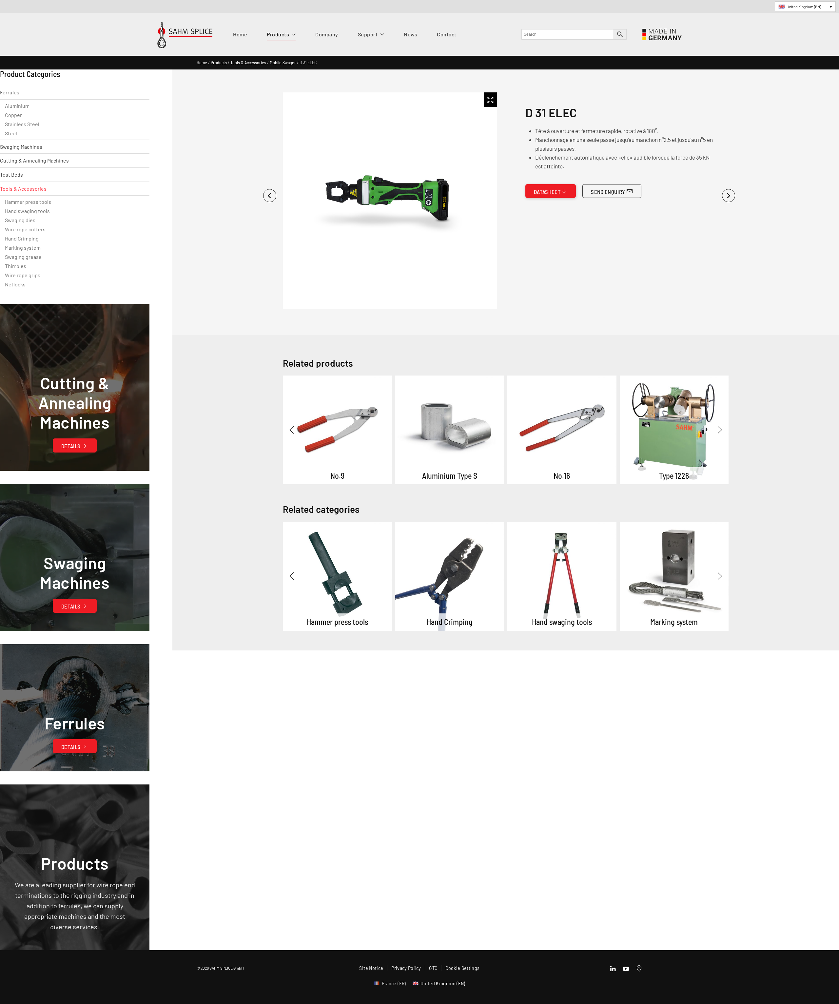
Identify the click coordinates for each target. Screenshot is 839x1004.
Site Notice (371, 968)
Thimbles (15, 266)
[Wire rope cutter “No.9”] (337, 430)
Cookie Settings (462, 968)
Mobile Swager (283, 62)
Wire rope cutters (25, 229)
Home (240, 34)
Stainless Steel (22, 124)
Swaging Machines (21, 147)
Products (219, 62)
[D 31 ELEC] (337, 576)
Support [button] (368, 34)
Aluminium (17, 106)
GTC (433, 968)
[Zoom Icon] (490, 99)
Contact (447, 34)
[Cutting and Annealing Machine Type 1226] (674, 430)
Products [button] (278, 34)
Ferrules (9, 92)
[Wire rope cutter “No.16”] (561, 430)
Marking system (23, 247)
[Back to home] (184, 36)
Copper (13, 115)
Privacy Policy (406, 968)
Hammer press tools (28, 202)
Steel (11, 133)
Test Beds (11, 174)
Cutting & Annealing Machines (34, 160)
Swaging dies (20, 220)
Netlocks (15, 284)
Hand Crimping (22, 238)
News (410, 34)
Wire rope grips (22, 275)
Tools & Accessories (248, 62)
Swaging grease (23, 257)
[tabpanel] (389, 200)
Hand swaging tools (27, 211)
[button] (292, 430)
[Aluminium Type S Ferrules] (449, 430)
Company (326, 34)
